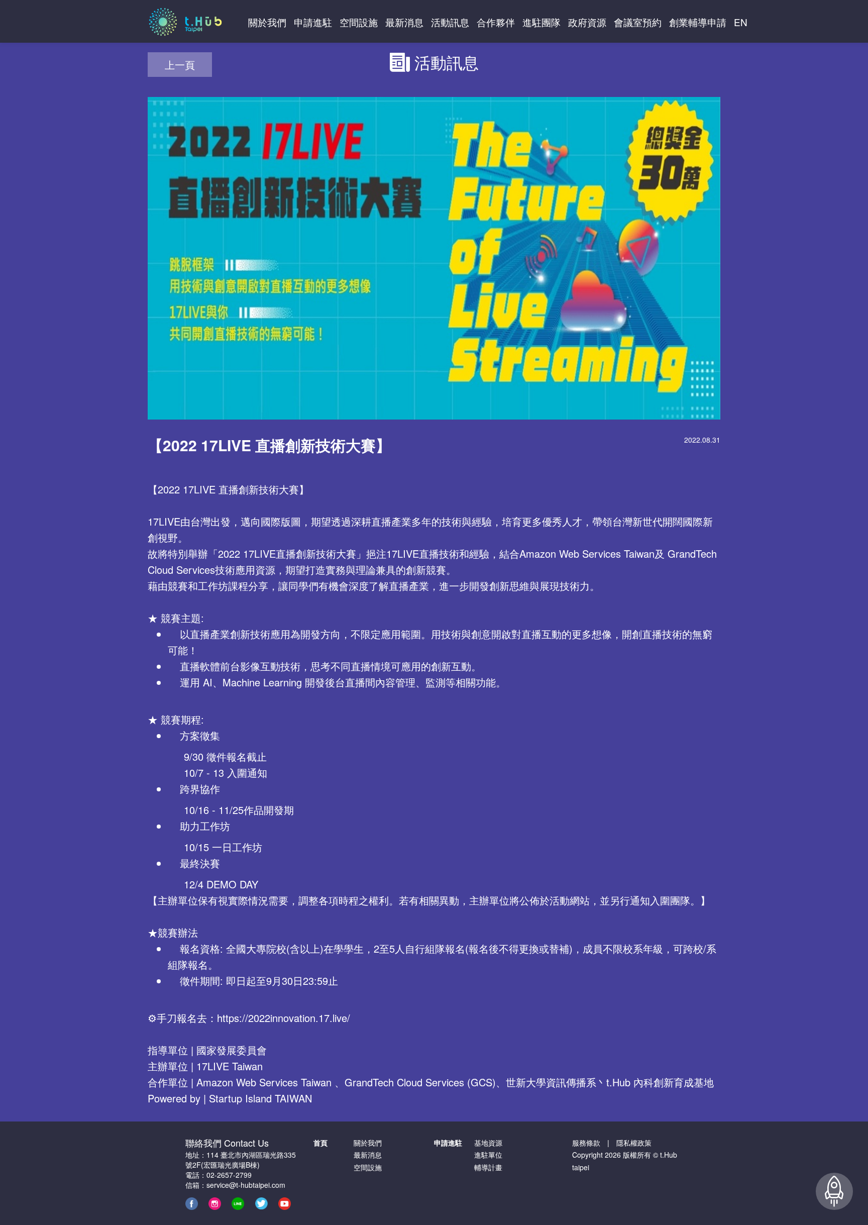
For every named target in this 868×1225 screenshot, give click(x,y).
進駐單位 (488, 1155)
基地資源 (488, 1143)
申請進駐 (448, 1143)
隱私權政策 (634, 1143)
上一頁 (180, 64)
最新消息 (368, 1155)
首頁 (320, 1143)
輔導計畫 (488, 1167)
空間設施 (368, 1167)
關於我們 (368, 1143)
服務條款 (586, 1143)
